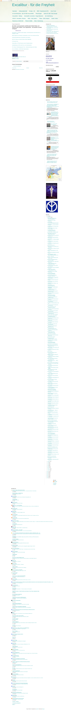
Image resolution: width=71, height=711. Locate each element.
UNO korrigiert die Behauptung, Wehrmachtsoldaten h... (51, 218)
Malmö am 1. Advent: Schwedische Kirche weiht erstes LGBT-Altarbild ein (21, 607)
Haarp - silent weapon (44, 18)
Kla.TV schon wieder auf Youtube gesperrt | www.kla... (52, 379)
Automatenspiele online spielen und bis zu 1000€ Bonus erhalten (20, 616)
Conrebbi (13, 686)
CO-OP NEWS (14, 496)
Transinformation (14, 572)
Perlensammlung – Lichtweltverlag (17, 493)
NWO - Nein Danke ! (32, 18)
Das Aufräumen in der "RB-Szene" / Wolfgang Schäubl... (52, 297)
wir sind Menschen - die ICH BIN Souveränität (23, 13)
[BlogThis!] (24, 61)
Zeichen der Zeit (14, 502)
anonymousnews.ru (15, 542)
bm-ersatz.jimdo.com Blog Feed (17, 594)
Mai (48, 465)
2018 (47, 471)
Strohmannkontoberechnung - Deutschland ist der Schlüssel (21, 37)
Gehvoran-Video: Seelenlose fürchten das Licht (18, 576)
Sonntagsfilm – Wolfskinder (15, 656)
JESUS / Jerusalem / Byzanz (19, 18)
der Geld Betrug (49, 16)
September (49, 217)
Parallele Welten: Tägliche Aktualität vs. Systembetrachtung (19, 527)
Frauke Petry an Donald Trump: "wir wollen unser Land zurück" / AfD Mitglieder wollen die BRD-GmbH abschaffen (52, 155)
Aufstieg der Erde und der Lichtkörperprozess (19, 597)
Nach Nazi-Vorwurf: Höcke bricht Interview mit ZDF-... (52, 425)
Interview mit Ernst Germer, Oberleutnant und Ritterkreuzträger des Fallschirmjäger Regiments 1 (24, 558)
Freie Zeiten (14, 637)
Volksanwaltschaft (23, 11)
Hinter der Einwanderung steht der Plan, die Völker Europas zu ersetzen (21, 579)
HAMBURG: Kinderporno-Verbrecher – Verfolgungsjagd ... (52, 355)
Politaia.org (14, 560)
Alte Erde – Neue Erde (50, 256)
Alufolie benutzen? (14, 662)
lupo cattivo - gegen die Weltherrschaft (18, 557)
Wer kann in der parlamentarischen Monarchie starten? (52, 260)
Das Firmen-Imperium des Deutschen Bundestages (20, 683)
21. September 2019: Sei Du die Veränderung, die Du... (51, 289)
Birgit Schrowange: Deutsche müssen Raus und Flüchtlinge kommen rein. (52, 102)
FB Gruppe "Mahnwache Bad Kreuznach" (52, 33)
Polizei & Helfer (28, 20)
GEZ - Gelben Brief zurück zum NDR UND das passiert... (52, 311)
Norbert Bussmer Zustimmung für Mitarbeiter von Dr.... (52, 326)
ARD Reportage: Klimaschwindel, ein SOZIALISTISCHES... (52, 313)
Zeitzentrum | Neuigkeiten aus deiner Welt (18, 658)
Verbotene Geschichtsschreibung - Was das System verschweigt (20, 604)
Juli (48, 462)
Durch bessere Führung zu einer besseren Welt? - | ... (52, 353)
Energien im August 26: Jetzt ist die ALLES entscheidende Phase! (20, 518)
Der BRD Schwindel (15, 618)
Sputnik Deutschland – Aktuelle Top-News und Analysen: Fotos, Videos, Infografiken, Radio (25, 591)
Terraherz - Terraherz (15, 701)
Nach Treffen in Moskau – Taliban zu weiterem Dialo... (52, 410)
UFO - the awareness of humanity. (17, 569)
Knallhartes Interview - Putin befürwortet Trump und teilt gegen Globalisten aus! (22, 613)
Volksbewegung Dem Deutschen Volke (18, 698)
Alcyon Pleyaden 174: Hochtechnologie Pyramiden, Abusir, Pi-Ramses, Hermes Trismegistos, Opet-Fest (25, 515)
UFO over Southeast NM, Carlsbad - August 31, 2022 (19, 570)
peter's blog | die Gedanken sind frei (17, 634)
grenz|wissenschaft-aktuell (16, 600)
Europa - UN (32, 11)
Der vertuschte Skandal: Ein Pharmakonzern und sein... (51, 230)
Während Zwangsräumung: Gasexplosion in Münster (51, 342)
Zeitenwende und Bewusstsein (16, 692)
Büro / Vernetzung (38, 20)
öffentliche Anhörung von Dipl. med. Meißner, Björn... (52, 383)
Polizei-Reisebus (49, 351)
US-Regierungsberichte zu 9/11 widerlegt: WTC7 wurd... (51, 263)
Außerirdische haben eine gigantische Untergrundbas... (52, 277)
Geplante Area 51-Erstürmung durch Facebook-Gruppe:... (52, 291)
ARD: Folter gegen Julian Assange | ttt (52, 362)
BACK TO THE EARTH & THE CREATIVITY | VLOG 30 (51, 307)
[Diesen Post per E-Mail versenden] (23, 61)
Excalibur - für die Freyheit (33, 5)
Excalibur (55, 481)
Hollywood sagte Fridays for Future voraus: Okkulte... (52, 228)
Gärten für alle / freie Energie (50, 13)
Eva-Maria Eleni (14, 517)
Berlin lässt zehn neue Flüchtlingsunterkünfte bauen (51, 328)
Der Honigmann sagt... (15, 655)
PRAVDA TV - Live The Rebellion (17, 505)
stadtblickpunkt (14, 554)
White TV (13, 704)
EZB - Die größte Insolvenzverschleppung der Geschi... (53, 222)
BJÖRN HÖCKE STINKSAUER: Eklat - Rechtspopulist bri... (52, 427)
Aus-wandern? (14, 689)
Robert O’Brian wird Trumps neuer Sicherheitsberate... (52, 324)
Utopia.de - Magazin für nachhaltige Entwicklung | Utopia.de (21, 661)
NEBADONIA (14, 511)
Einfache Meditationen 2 (15, 652)
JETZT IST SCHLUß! (15, 619)
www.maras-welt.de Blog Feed (16, 664)
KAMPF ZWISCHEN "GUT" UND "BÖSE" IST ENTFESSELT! (20, 671)
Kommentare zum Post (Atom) (20, 69)
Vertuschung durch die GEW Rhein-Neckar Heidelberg (19, 567)
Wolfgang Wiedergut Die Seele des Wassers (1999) (52, 393)
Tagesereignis (14, 563)
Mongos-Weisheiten (15, 649)
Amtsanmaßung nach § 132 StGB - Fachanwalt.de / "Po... (52, 370)
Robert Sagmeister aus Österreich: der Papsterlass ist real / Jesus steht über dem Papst (25, 35)
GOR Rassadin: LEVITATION (51, 333)
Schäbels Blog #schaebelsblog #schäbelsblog (19, 606)
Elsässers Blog (14, 640)
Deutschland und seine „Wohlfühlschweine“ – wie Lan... (52, 338)
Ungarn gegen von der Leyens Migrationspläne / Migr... (51, 233)
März (48, 467)
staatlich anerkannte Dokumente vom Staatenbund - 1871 (52, 345)
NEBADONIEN (14, 695)
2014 (47, 476)
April (48, 466)
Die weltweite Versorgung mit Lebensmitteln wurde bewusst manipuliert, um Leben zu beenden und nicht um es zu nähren (27, 677)
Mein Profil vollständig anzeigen (54, 484)
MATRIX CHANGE (15, 545)
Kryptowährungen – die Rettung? (16, 561)
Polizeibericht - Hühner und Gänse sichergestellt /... (52, 340)
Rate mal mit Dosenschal (51, 245)
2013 (47, 477)
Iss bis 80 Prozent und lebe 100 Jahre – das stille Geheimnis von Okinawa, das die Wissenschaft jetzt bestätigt (26, 533)
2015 (47, 475)
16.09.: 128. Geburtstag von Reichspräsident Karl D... (51, 433)
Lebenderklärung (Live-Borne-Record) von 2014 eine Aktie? (19, 659)
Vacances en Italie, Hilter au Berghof (52, 314)
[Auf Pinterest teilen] (27, 61)
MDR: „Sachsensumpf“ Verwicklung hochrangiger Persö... (52, 358)
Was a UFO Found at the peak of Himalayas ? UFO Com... (52, 275)
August (49, 461)
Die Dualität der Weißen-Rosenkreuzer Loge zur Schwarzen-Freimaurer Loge (22, 668)
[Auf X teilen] (25, 61)
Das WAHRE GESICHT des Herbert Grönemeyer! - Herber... (52, 405)
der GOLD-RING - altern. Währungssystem (53, 31)
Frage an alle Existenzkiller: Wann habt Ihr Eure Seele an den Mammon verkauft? (22, 665)
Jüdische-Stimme (15, 566)
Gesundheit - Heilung (17, 16)
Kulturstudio (14, 643)
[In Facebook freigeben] (26, 61)
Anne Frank (53, 11)
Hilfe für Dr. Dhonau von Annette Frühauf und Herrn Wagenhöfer (21, 39)
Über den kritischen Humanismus (16, 625)
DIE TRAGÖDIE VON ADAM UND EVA (17, 524)
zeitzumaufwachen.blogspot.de (17, 603)
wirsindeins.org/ (14, 508)
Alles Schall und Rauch (15, 548)
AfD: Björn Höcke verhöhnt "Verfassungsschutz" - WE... (51, 269)
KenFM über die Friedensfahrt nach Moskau (18, 674)
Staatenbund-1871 (49, 30)
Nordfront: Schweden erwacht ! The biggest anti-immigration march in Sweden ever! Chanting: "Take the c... (52, 162)
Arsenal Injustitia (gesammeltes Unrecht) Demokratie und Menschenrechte (23, 609)
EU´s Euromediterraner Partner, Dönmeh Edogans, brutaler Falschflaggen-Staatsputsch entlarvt (24, 622)
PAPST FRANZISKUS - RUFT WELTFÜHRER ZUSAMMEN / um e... (53, 254)
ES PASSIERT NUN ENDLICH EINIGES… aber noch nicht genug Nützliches (22, 530)
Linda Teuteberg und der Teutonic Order (52, 29)
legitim (13, 612)
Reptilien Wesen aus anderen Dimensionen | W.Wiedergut (51, 389)
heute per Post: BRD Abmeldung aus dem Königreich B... (52, 421)
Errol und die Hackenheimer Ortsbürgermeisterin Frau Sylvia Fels (52, 26)
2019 (47, 216)
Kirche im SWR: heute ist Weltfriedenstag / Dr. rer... (51, 285)
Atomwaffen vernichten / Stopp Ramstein (33, 16)
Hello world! (13, 555)
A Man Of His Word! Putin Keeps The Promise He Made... (52, 418)
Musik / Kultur (55, 18)
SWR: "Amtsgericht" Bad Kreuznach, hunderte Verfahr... (52, 301)
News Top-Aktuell (15, 551)
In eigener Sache (14, 573)
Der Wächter (14, 588)
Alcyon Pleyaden (14, 514)
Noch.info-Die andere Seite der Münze (18, 615)
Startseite (14, 11)
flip (12, 601)
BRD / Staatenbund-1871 (43, 11)
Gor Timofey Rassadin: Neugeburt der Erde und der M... (52, 305)
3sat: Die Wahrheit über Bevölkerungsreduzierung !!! (51, 121)
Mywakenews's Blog (15, 520)
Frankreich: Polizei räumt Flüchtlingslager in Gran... (51, 332)
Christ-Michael (14, 523)
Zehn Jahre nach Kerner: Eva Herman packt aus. (18, 650)
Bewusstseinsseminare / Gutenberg (52, 32)
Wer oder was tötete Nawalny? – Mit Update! (18, 564)
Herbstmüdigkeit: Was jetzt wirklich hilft (17, 509)
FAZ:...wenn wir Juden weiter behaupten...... (54, 124)
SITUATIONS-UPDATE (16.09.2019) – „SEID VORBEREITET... (52, 387)
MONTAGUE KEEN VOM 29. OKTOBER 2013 (18, 696)
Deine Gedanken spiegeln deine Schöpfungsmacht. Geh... (52, 316)
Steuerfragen (39, 13)
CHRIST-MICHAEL (15, 646)
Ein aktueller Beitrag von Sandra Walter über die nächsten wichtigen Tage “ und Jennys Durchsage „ (25, 653)
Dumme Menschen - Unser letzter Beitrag (17, 699)
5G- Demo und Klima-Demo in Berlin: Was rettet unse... (52, 265)
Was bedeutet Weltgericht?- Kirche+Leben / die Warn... (51, 273)
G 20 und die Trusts (15, 41)
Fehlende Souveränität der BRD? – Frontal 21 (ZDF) (19, 628)
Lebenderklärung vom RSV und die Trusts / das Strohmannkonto (22, 45)
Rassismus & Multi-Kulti (17, 20)
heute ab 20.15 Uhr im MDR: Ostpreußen (51, 220)
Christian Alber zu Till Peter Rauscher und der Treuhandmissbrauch (22, 43)
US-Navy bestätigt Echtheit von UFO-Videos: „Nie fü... (52, 374)
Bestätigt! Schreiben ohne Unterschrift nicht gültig (18, 552)
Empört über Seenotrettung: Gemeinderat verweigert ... (51, 295)
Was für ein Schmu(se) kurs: (16, 610)
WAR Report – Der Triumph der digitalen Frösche (18, 512)
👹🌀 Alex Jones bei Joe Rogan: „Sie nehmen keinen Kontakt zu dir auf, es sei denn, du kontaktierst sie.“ (25, 506)
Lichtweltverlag (14, 499)
